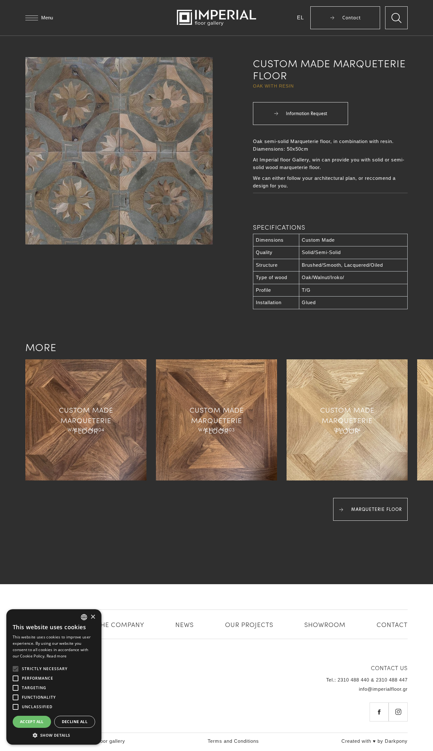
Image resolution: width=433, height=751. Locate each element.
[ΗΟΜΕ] (216, 18)
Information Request (306, 113)
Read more (57, 656)
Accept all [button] (32, 721)
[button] (54, 735)
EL (300, 17)
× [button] (92, 617)
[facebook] (379, 712)
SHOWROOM (325, 624)
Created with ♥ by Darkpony (374, 741)
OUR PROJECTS (249, 624)
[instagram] (398, 712)
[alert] (53, 677)
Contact (351, 18)
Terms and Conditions (233, 741)
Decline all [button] (74, 721)
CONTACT (392, 624)
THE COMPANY (120, 624)
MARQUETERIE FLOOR (376, 509)
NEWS (184, 624)
